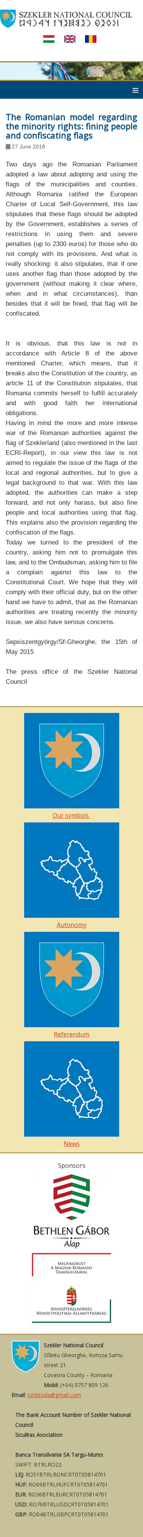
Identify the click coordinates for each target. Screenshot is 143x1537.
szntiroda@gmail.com (54, 1394)
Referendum (71, 1034)
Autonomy (72, 925)
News (72, 1143)
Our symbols (71, 815)
